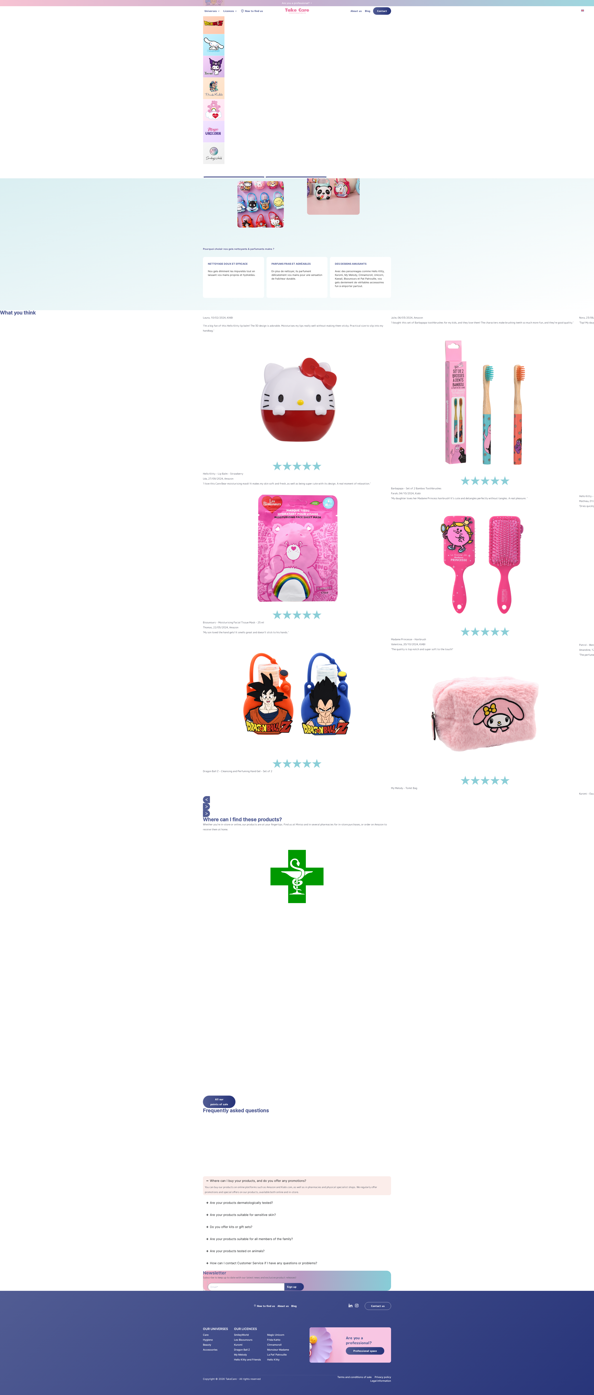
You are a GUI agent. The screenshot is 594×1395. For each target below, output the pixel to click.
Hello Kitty (273, 1359)
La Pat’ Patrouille (277, 1354)
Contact (382, 11)
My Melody (240, 1354)
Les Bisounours (243, 1339)
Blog (367, 11)
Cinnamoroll (274, 1344)
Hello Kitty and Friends (247, 1359)
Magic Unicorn (275, 1334)
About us (356, 11)
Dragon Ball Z (242, 1349)
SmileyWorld (241, 1334)
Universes (210, 11)
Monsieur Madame (278, 1349)
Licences (228, 11)
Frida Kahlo (273, 1339)
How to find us (254, 11)
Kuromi (238, 1344)
